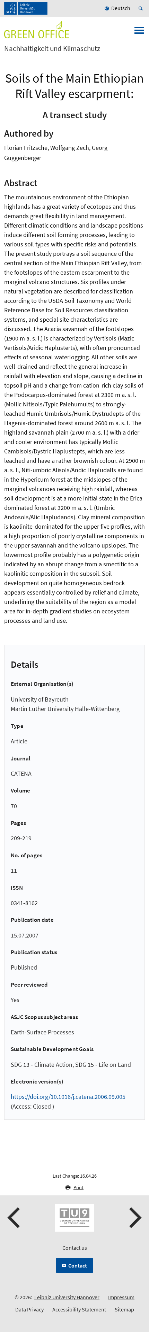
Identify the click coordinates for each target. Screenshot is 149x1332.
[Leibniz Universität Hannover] (25, 8)
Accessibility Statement (79, 1309)
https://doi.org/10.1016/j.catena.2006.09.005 (68, 1097)
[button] (14, 1217)
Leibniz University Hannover (66, 1297)
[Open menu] (139, 32)
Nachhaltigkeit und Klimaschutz (52, 48)
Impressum (121, 1297)
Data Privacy (29, 1309)
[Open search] (142, 8)
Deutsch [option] (120, 8)
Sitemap (124, 1309)
